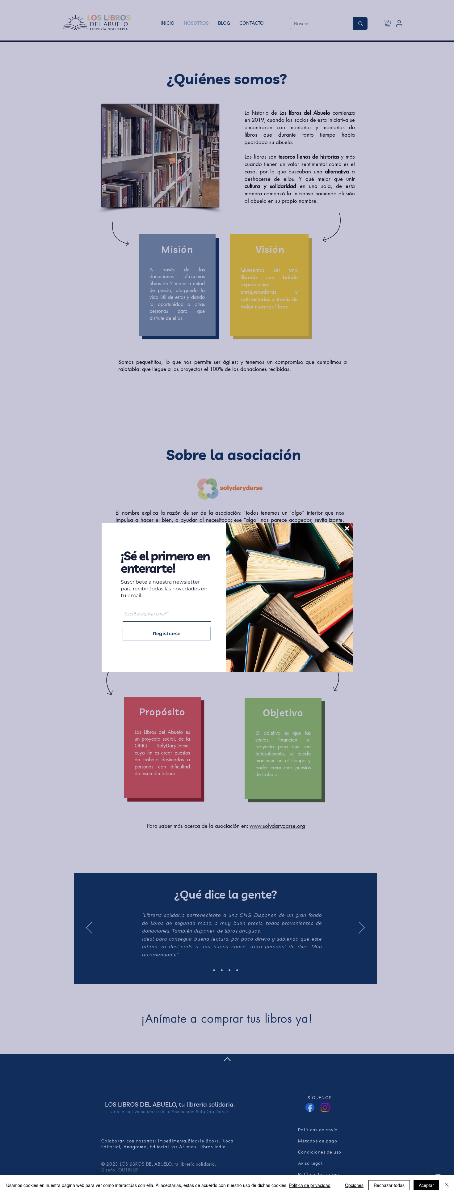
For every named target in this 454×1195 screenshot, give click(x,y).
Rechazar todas (389, 1185)
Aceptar (426, 1185)
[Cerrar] (446, 1185)
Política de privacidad (309, 1185)
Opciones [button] (354, 1185)
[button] (347, 528)
